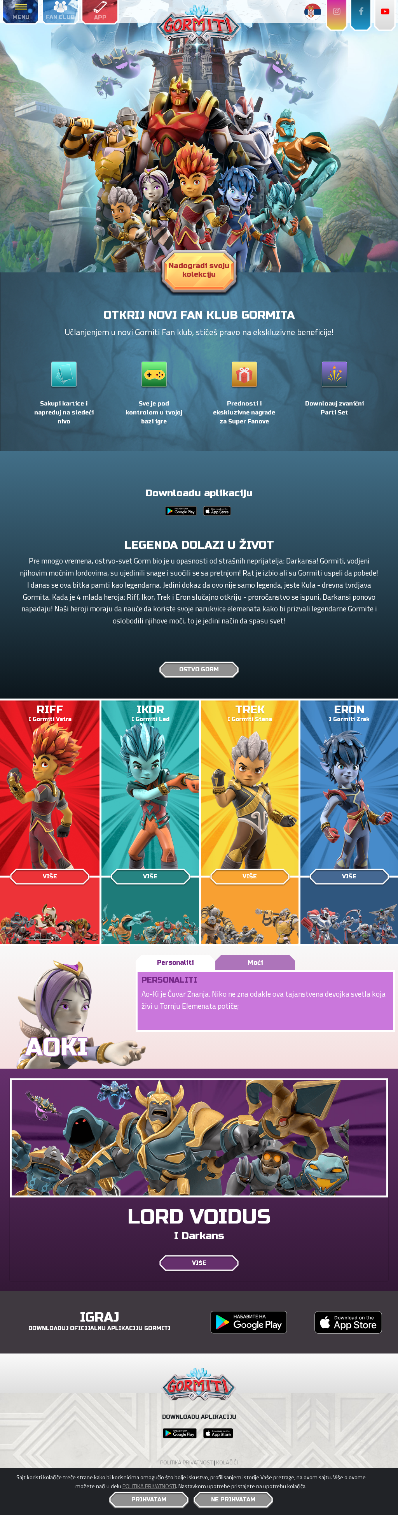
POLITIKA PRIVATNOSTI (149, 1486)
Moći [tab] (255, 962)
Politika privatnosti (187, 1462)
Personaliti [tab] (175, 962)
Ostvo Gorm (199, 669)
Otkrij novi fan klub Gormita (199, 315)
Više (50, 876)
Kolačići (227, 1462)
